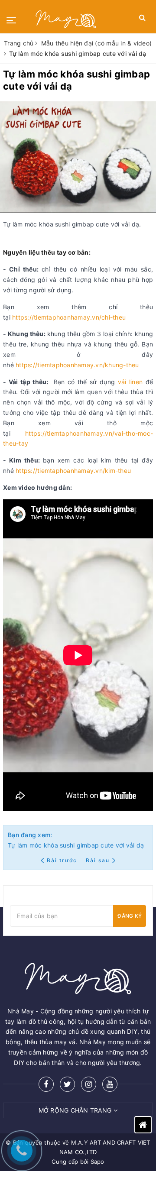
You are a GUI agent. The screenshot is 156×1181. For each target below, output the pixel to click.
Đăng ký (129, 915)
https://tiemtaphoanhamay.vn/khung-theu (77, 365)
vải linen (130, 381)
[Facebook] (46, 1084)
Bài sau (98, 860)
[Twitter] (67, 1084)
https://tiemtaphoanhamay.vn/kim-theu (73, 470)
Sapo (97, 1161)
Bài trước (63, 860)
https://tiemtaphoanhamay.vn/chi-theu (69, 317)
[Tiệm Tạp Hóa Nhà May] (66, 19)
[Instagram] (88, 1084)
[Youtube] (109, 1084)
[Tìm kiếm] (142, 19)
